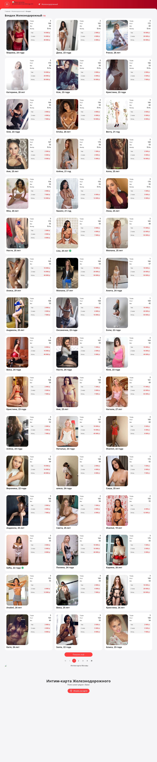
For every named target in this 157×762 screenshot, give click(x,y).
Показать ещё (78, 654)
